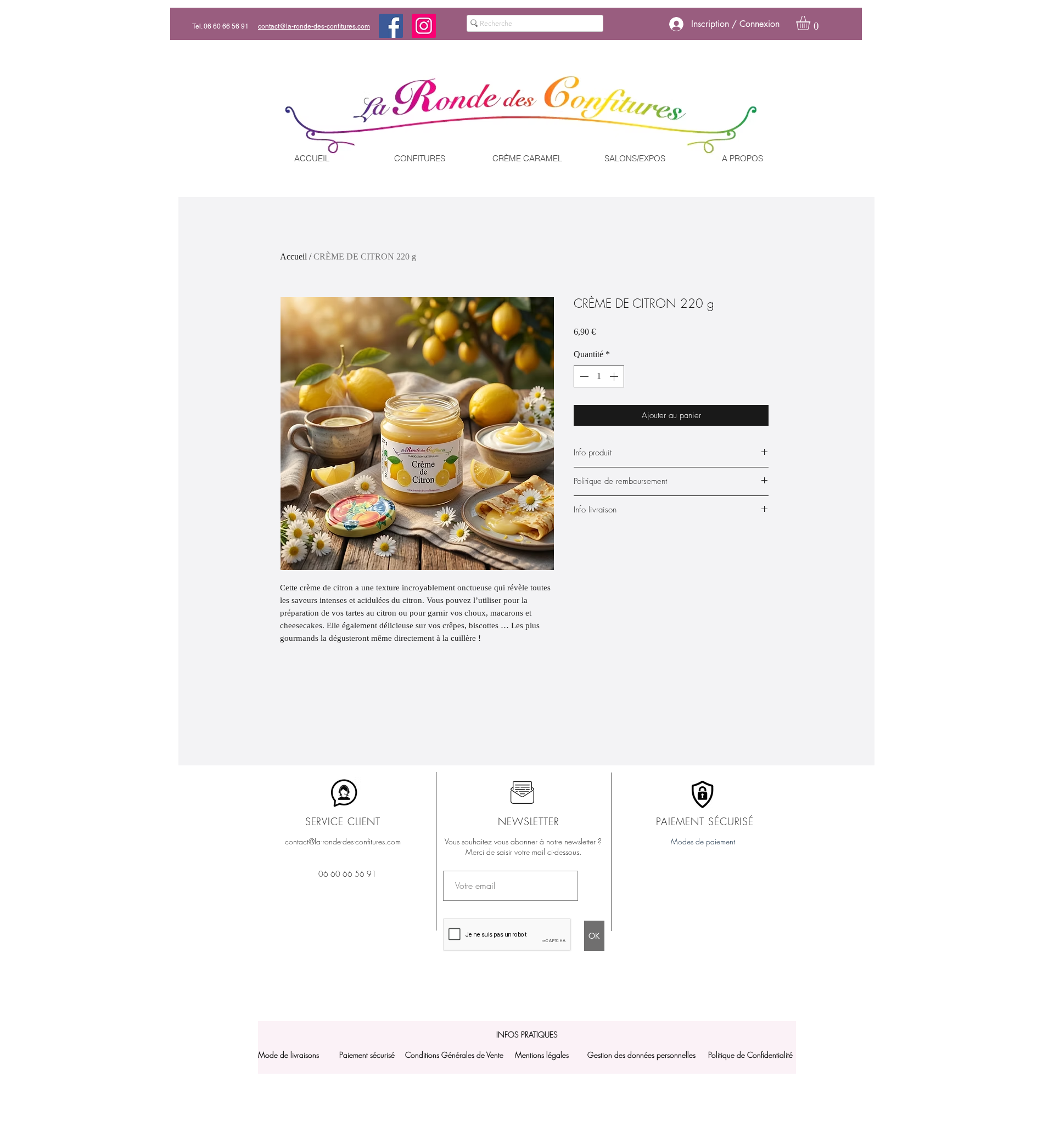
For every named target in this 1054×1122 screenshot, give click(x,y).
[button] (811, 23)
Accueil (293, 256)
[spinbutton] (599, 376)
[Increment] (615, 376)
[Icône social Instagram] (424, 26)
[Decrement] (583, 376)
